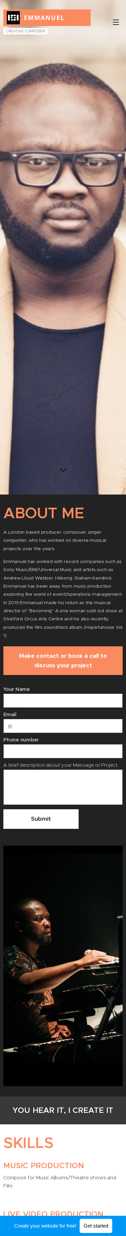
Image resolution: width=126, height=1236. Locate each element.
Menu (116, 22)
